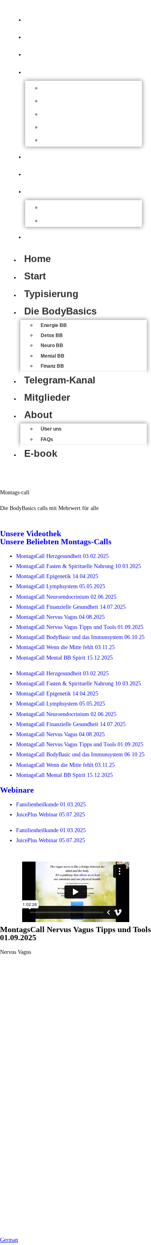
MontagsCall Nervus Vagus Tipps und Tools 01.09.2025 (79, 627)
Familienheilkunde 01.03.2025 (51, 805)
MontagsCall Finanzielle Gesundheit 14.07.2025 (71, 607)
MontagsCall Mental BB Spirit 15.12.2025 (64, 658)
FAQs (58, 220)
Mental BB (66, 127)
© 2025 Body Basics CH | (56, 1215)
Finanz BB (66, 139)
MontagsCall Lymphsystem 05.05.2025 (60, 586)
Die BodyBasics (65, 70)
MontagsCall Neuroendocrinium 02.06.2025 (66, 597)
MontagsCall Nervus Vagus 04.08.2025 (60, 617)
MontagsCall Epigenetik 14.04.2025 (57, 576)
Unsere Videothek (30, 533)
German (9, 1240)
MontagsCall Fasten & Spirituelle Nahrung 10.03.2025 (78, 566)
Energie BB (68, 87)
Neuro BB (65, 114)
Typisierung (56, 53)
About (43, 190)
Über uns (64, 207)
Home (42, 18)
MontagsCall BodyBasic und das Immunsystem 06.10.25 (80, 637)
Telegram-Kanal (64, 155)
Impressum (111, 1215)
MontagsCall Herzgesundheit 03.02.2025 (62, 556)
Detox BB (65, 100)
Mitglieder (51, 172)
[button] (75, 1240)
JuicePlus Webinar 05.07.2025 (50, 815)
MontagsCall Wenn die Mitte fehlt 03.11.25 (65, 647)
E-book (45, 235)
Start (39, 35)
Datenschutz (76, 1219)
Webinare (17, 789)
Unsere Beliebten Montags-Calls (56, 541)
